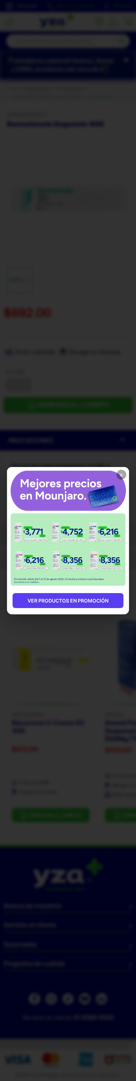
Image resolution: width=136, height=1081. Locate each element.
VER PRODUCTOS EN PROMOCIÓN (68, 601)
